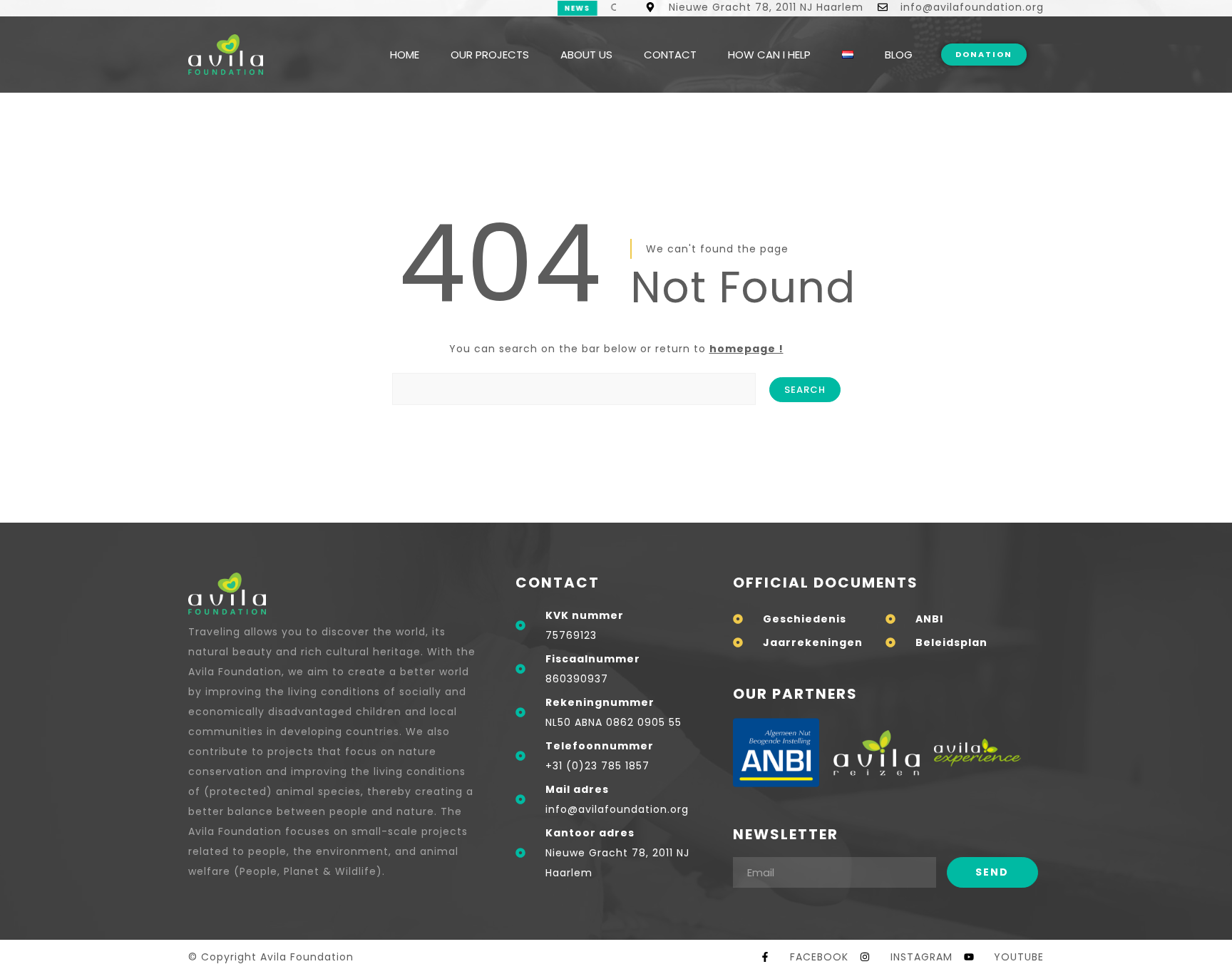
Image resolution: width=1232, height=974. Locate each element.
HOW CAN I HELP (769, 54)
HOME (404, 54)
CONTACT (670, 54)
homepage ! (746, 349)
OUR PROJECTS (490, 54)
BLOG (899, 54)
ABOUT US (586, 54)
